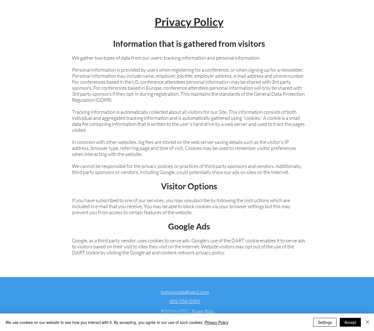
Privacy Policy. (203, 311)
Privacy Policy (216, 322)
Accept (350, 322)
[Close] (367, 322)
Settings (325, 322)
